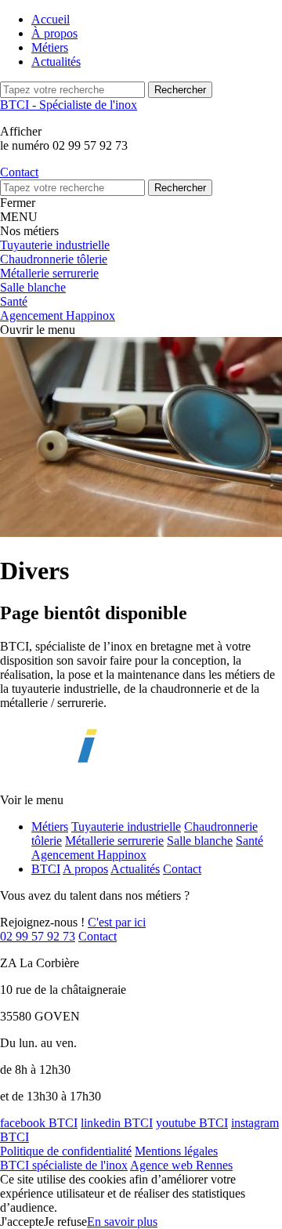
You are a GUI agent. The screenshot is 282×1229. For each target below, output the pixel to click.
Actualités (56, 61)
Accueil (50, 19)
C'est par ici (117, 922)
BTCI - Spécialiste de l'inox (68, 104)
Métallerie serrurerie (114, 840)
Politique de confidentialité (66, 1151)
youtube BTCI (192, 1122)
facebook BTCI (39, 1122)
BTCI (45, 869)
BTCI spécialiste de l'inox (64, 1165)
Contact (182, 869)
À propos (54, 33)
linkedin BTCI (117, 1122)
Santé (249, 840)
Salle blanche (200, 840)
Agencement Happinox (88, 854)
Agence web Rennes (181, 1165)
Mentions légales (176, 1151)
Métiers (49, 47)
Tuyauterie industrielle (126, 826)
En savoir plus (122, 1221)
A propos (85, 869)
